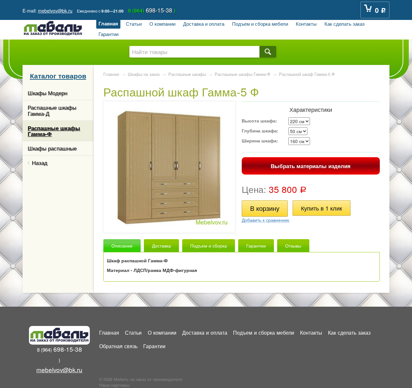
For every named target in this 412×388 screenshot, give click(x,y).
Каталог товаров (58, 75)
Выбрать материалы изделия (311, 166)
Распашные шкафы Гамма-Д (52, 110)
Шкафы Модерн (47, 93)
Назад (39, 163)
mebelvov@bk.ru (55, 10)
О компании (162, 23)
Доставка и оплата (203, 23)
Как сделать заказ (344, 23)
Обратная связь (118, 346)
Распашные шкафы (187, 74)
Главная (108, 23)
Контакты (306, 23)
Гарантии (108, 33)
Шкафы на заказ (144, 74)
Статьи (134, 23)
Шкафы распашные (52, 148)
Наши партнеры (114, 385)
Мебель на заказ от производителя (148, 379)
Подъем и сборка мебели (260, 23)
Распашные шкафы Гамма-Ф (54, 131)
